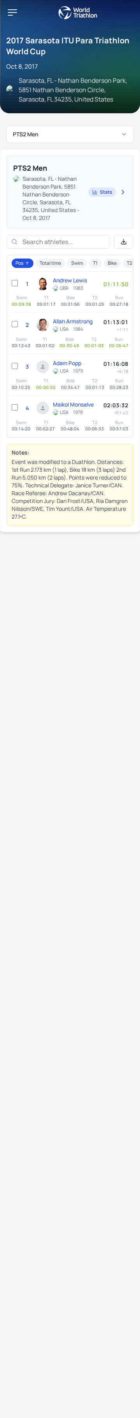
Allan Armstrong (73, 321)
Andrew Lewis (70, 280)
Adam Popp (67, 363)
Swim (77, 263)
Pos (19, 263)
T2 (129, 263)
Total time (50, 263)
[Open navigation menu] (12, 12)
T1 (95, 263)
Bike (112, 263)
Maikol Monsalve (73, 404)
